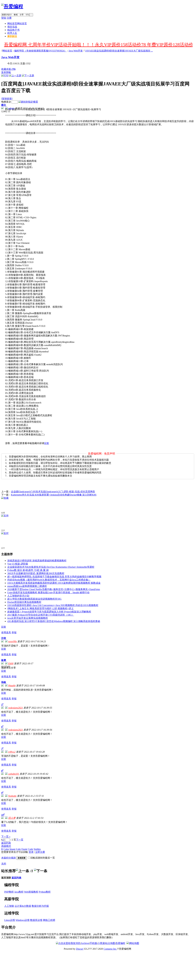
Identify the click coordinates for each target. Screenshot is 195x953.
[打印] (5, 75)
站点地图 (110, 943)
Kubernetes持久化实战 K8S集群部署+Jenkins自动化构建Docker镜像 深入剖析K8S (53, 494)
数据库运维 (36, 920)
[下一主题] (28, 75)
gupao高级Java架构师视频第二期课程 (27, 586)
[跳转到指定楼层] (28, 101)
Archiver (85, 943)
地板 (3, 682)
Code (30, 849)
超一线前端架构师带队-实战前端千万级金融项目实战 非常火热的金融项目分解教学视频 (54, 576)
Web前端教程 (31, 892)
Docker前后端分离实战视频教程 (24, 602)
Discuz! (79, 949)
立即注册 (40, 852)
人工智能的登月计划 (18, 595)
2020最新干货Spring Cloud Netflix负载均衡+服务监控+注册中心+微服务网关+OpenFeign (53, 589)
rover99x (12, 641)
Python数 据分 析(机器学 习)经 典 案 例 (28, 570)
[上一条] (22, 870)
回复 (46, 443)
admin (11, 108)
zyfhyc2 (11, 752)
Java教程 (18, 892)
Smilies (37, 849)
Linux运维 (9, 920)
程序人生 (12, 33)
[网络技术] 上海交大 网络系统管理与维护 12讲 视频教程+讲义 (40, 608)
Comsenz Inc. (110, 949)
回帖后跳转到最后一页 (42, 857)
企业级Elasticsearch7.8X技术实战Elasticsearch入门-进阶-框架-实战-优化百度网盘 (53, 491)
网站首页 (17, 23)
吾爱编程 (120, 943)
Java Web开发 (76, 50)
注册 (9, 18)
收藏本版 (8, 69)
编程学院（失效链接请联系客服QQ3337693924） (40, 50)
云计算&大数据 (23, 906)
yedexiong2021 (15, 707)
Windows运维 (23, 920)
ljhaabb (12, 685)
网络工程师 (49, 920)
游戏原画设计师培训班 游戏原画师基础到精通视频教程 (36, 560)
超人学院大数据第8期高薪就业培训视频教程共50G (34, 599)
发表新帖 (6, 72)
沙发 (3, 638)
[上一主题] (15, 75)
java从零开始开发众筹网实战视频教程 (27, 618)
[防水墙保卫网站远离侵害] (127, 943)
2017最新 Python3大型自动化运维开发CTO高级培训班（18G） (40, 615)
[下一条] (40, 870)
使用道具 (6, 632)
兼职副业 (12, 36)
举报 (14, 632)
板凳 (3, 660)
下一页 (19, 839)
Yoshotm (12, 796)
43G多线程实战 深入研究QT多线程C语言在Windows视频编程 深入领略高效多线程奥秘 (53, 621)
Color (6, 849)
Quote (24, 849)
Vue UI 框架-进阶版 (17, 563)
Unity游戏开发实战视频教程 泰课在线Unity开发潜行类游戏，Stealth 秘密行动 (48, 592)
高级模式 (6, 846)
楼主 (3, 105)
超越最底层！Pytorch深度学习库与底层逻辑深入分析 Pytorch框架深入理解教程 (49, 611)
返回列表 (6, 843)
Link (18, 849)
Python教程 (45, 892)
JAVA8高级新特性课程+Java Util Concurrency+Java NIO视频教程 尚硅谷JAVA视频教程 (52, 605)
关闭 (3, 863)
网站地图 (134, 943)
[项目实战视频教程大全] (12, 6)
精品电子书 (13, 30)
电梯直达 (6, 101)
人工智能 (9, 906)
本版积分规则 (8, 857)
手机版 (93, 943)
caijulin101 (13, 774)
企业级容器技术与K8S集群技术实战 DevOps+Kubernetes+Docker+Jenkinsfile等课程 (50, 567)
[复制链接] (6, 98)
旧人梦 (12, 818)
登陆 (3, 18)
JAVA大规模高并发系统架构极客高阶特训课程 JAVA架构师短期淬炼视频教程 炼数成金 (54, 583)
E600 (10, 663)
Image (13, 849)
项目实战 (12, 26)
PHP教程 (9, 892)
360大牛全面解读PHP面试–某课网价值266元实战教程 (35, 573)
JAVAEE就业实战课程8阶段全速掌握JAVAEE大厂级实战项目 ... (119, 50)
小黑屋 (101, 943)
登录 (31, 852)
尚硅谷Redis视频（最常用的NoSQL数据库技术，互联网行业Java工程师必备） (49, 579)
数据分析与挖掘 (40, 906)
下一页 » (5, 836)
